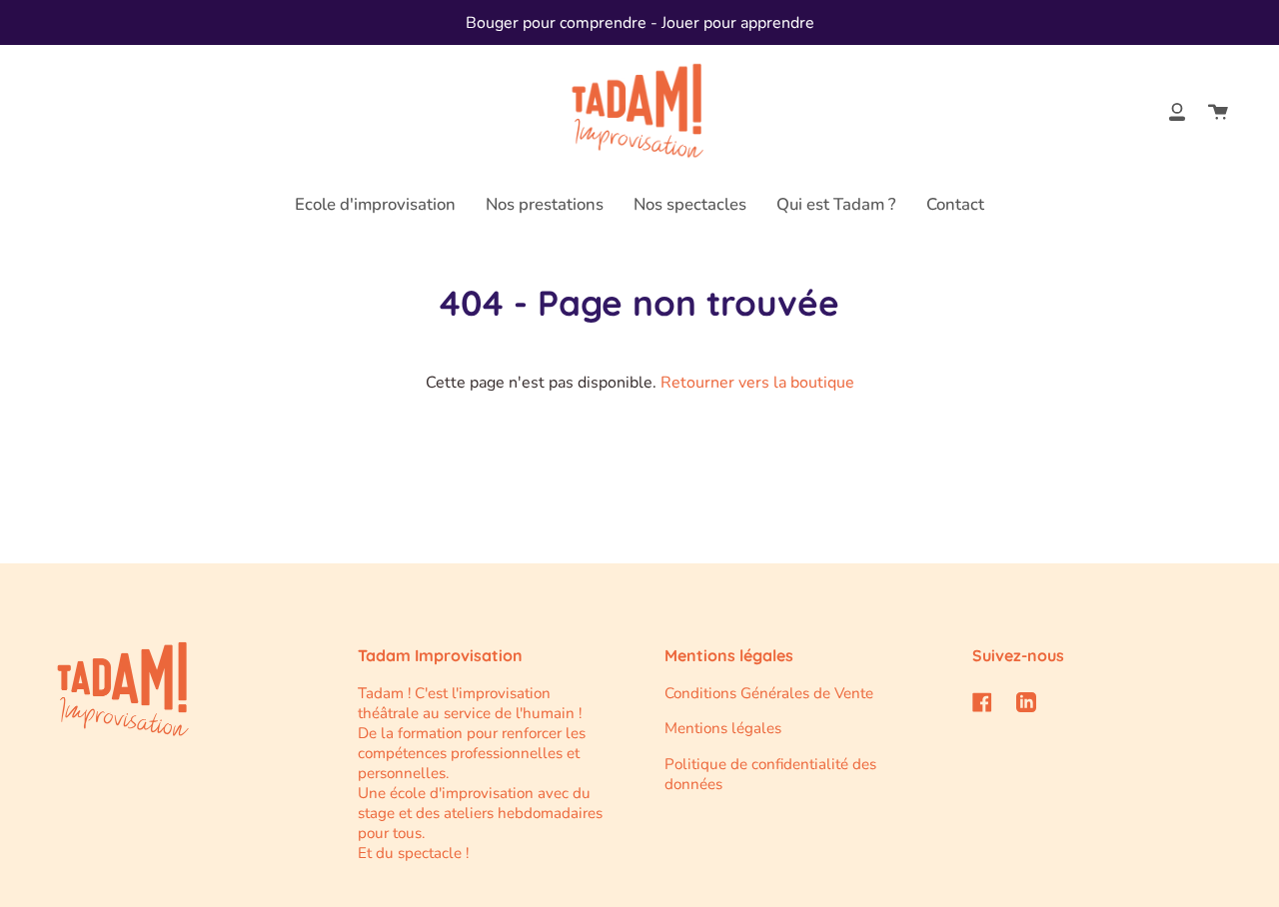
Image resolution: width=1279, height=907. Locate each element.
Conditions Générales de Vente (768, 693)
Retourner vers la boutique (757, 383)
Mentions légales (722, 728)
